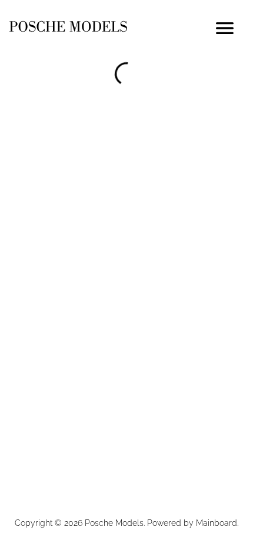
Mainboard (216, 523)
